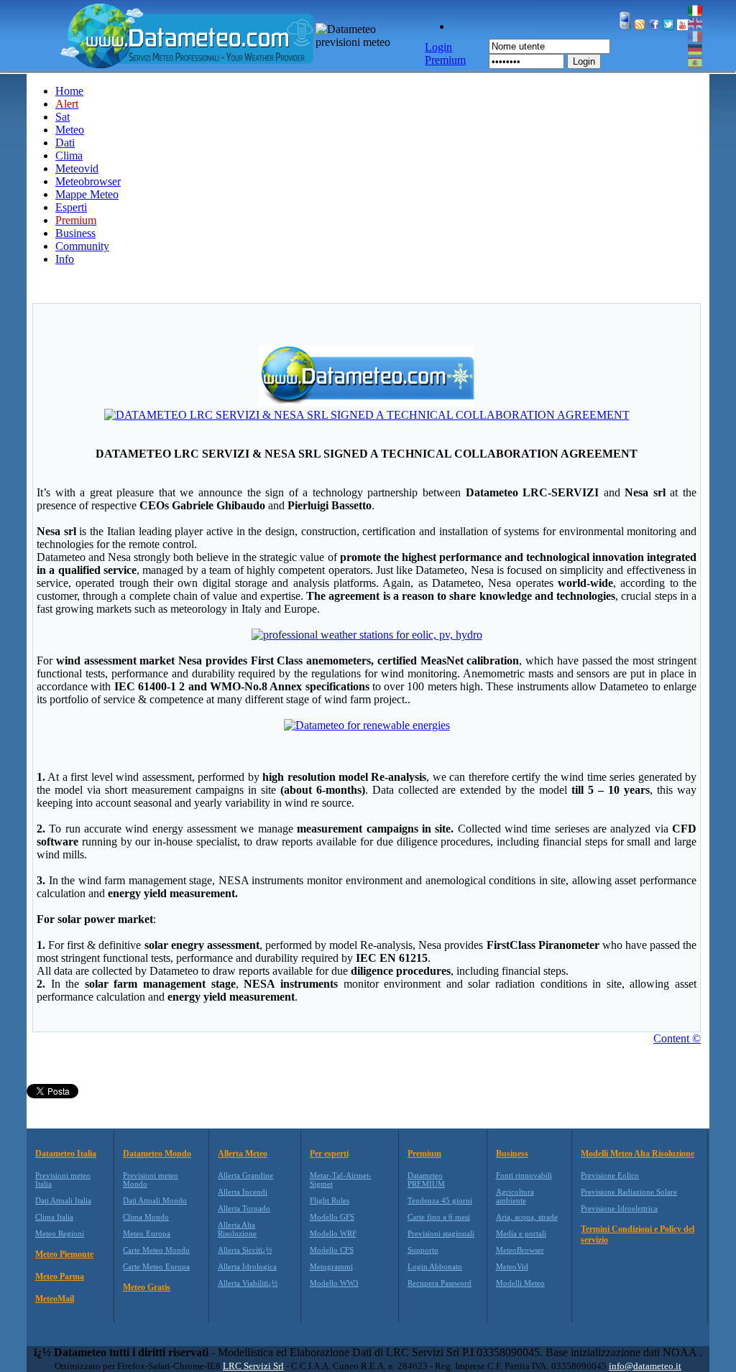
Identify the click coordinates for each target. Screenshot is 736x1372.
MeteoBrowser (520, 1250)
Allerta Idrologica (247, 1266)
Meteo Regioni (59, 1233)
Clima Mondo (146, 1217)
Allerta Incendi (242, 1191)
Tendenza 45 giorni (440, 1200)
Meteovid (76, 168)
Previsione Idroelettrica (619, 1208)
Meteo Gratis (146, 1287)
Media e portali (521, 1233)
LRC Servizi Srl (253, 1366)
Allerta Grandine (245, 1175)
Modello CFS (332, 1250)
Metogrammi (331, 1266)
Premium (424, 1154)
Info (64, 259)
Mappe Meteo (87, 194)
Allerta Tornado (244, 1208)
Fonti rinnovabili (524, 1175)
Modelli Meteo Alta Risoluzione (637, 1154)
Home (69, 91)
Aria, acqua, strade (527, 1217)
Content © (677, 1038)
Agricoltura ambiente (515, 1196)
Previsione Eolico (610, 1175)
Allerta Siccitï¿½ (245, 1250)
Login (584, 61)
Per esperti (329, 1154)
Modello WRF (333, 1233)
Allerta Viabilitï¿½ (247, 1283)
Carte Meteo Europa (156, 1266)
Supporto (423, 1250)
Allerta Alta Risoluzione (237, 1229)
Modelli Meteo (520, 1283)
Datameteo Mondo (157, 1154)
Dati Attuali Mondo (155, 1200)
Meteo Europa (146, 1233)
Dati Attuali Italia (63, 1200)
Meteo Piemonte (64, 1254)
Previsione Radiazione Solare (629, 1191)
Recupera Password (440, 1283)
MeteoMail (54, 1299)
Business (75, 233)
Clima (69, 155)
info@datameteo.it (645, 1366)
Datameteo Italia (65, 1154)
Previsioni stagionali (441, 1233)
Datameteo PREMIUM (426, 1179)
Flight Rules (329, 1200)
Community (82, 246)
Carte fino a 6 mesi (439, 1217)
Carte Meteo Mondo (156, 1250)
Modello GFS (332, 1217)
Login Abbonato (435, 1266)
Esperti (71, 207)
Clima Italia (54, 1217)
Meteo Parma (59, 1276)
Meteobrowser (88, 181)
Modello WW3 (334, 1283)
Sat (62, 117)
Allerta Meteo (242, 1154)
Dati (65, 142)
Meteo (69, 130)
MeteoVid (512, 1266)
